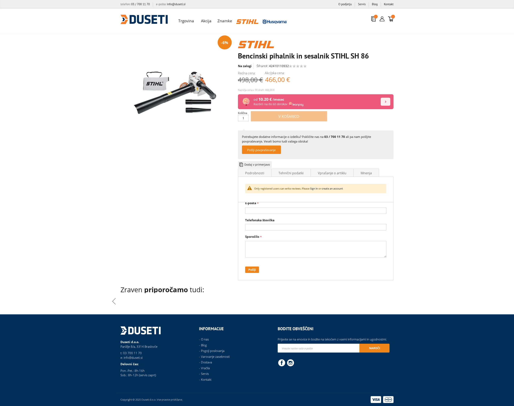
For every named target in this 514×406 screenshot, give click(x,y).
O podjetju (345, 4)
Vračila (205, 368)
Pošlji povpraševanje (261, 150)
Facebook (282, 363)
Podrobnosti (254, 173)
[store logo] (144, 19)
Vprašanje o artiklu (332, 173)
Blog (375, 4)
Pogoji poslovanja (212, 351)
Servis (362, 4)
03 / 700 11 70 (140, 4)
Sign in (314, 188)
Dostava (206, 362)
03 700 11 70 (132, 353)
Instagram (291, 363)
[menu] (231, 21)
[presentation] (400, 301)
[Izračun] (385, 102)
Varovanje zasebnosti (215, 357)
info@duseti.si (176, 4)
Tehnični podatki (291, 173)
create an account (332, 188)
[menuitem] (186, 21)
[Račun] (382, 19)
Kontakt (389, 4)
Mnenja (366, 173)
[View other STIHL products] (256, 44)
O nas (205, 339)
